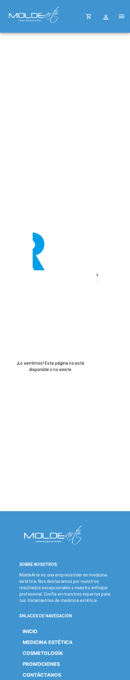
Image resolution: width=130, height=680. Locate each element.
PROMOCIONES (41, 664)
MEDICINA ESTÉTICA (48, 642)
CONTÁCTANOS (42, 675)
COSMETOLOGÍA (43, 653)
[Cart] (89, 16)
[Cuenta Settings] (106, 16)
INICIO (30, 631)
